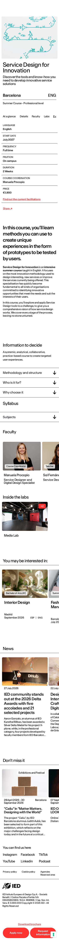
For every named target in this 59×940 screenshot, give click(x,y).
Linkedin (27, 861)
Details (24, 116)
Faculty (36, 116)
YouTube (9, 861)
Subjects (9, 417)
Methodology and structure (22, 373)
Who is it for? (12, 382)
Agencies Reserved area (47, 873)
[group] (22, 464)
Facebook (28, 854)
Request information (43, 932)
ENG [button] (29, 6)
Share (6, 208)
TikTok (43, 854)
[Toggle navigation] (54, 6)
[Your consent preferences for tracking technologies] (53, 934)
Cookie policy (28, 871)
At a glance (9, 116)
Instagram (10, 854)
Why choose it (13, 392)
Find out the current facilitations (22, 199)
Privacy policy (10, 871)
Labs (46, 116)
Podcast (44, 861)
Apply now (16, 932)
